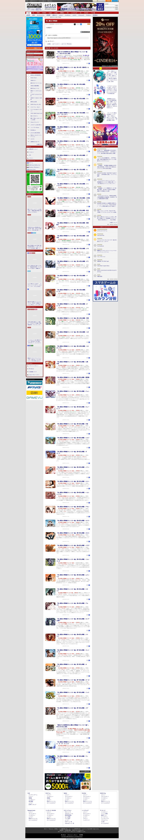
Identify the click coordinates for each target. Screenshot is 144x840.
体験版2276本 (39, 9)
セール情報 (67, 817)
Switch (50, 12)
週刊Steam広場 (34, 101)
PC (33, 12)
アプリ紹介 (67, 818)
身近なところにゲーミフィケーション (36, 136)
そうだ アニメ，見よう (35, 107)
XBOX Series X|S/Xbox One (34, 165)
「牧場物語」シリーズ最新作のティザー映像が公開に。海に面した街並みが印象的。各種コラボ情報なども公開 (106, 190)
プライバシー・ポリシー (72, 834)
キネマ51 (32, 138)
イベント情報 (104, 813)
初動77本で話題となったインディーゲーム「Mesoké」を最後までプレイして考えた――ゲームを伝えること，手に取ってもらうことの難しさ (35, 303)
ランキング (115, 0)
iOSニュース (68, 812)
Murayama (67, 44)
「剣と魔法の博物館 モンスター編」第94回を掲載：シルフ (72, 437)
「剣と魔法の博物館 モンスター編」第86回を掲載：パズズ (72, 545)
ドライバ (31, 158)
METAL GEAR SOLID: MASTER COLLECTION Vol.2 (106, 271)
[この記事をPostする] (75, 24)
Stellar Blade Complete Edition (103, 265)
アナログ (86, 12)
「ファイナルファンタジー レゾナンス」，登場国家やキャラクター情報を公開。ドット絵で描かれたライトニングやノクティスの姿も (106, 182)
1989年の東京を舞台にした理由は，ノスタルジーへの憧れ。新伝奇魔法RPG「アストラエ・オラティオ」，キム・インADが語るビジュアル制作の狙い (35, 323)
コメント (77, 24)
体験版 (30, 798)
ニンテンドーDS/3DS (51, 810)
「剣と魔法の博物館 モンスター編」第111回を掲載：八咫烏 (73, 198)
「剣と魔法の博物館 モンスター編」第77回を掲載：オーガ (72, 680)
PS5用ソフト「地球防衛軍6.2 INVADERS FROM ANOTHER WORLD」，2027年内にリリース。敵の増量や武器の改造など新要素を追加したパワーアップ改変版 (106, 152)
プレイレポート (68, 796)
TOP (29, 13)
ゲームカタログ (105, 823)
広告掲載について (33, 371)
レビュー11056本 (30, 9)
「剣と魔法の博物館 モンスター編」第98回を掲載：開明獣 (72, 377)
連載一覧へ (40, 144)
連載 (49, 44)
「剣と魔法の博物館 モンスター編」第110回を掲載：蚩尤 (72, 210)
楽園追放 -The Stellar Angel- (103, 261)
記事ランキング (32, 804)
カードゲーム (104, 817)
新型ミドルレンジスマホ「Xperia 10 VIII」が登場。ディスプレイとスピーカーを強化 (106, 211)
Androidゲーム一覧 (69, 823)
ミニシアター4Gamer (35, 127)
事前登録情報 (68, 815)
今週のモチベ (33, 80)
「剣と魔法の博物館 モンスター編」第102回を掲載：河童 (72, 318)
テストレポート (87, 813)
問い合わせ (50, 0)
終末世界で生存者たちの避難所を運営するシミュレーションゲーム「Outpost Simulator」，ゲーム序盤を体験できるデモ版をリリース (107, 205)
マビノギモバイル (101, 256)
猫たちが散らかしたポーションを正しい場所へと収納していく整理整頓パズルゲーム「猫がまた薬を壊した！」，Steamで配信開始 (107, 218)
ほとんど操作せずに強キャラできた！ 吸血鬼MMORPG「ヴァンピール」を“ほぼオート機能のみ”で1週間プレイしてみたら (35, 267)
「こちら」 (79, 830)
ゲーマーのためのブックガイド (36, 110)
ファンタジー (57, 44)
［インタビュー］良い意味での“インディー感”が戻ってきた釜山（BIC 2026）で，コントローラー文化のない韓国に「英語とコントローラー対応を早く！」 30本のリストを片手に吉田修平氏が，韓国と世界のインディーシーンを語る (35, 342)
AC (80, 12)
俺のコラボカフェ (34, 115)
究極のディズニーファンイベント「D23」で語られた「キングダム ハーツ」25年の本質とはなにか (34, 359)
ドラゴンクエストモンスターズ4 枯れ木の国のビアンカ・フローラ (107, 240)
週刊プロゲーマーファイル (36, 83)
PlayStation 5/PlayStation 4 (34, 167)
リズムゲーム (104, 820)
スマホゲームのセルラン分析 (36, 95)
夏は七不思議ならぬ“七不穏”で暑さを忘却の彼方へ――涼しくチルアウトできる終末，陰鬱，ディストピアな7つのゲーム (34, 247)
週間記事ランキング (33, 149)
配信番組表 (95, 15)
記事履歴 (108, 0)
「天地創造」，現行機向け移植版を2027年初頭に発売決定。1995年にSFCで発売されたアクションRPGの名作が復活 (106, 167)
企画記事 (28, 15)
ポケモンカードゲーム (102, 230)
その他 (102, 821)
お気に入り (102, 0)
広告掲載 (81, 834)
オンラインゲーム (40, 15)
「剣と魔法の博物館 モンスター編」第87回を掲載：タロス (72, 533)
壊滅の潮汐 (99, 276)
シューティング (105, 818)
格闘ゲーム (103, 815)
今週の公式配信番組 (35, 85)
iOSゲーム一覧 (68, 821)
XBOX (38, 12)
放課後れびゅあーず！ (35, 141)
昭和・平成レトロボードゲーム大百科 (36, 119)
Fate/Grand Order (100, 235)
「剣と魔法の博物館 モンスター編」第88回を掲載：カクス (72, 520)
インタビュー (67, 15)
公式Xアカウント (33, 0)
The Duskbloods (100, 246)
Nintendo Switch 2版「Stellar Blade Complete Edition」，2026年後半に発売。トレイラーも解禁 (106, 174)
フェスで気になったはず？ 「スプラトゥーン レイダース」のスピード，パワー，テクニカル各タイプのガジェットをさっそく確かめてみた (35, 285)
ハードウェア (74, 12)
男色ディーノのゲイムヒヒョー (36, 91)
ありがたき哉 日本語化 (35, 132)
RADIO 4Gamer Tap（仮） (36, 104)
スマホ (55, 12)
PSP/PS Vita (103, 793)
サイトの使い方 (42, 0)
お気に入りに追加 (85, 31)
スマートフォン (67, 810)
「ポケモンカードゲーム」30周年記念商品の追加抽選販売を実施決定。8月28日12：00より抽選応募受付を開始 (107, 197)
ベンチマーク (86, 820)
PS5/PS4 (44, 12)
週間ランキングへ (114, 222)
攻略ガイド (54, 15)
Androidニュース (69, 813)
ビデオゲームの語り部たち (36, 124)
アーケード (102, 810)
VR (67, 12)
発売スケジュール (51, 801)
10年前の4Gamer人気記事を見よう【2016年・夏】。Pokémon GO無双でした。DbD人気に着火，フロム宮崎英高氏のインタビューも (35, 229)
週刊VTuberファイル (35, 88)
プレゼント (88, 15)
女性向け (62, 12)
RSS (27, 0)
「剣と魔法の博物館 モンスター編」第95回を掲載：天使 (72, 424)
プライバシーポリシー (33, 365)
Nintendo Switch (32, 169)
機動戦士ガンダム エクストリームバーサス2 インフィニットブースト (106, 251)
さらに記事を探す (85, 771)
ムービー (74, 15)
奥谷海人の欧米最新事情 (36, 75)
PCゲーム (31, 162)
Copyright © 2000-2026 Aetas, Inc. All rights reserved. (72, 836)
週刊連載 (48, 15)
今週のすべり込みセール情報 (36, 98)
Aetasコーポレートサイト (34, 374)
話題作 (33, 15)
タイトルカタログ (51, 803)
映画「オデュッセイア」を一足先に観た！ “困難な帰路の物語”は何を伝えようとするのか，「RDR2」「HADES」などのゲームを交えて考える (35, 211)
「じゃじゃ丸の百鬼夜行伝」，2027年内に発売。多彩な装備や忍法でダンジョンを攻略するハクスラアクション (106, 159)
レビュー (61, 15)
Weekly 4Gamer (34, 77)
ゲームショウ (81, 15)
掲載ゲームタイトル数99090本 (34, 8)
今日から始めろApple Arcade (36, 113)
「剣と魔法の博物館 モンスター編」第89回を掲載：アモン (72, 506)
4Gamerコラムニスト (35, 122)
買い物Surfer (33, 130)
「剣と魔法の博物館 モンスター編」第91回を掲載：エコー (72, 481)
